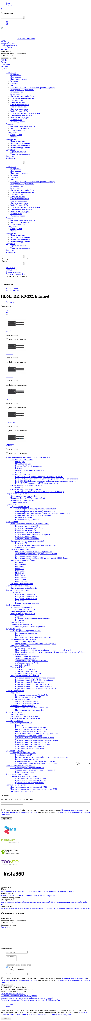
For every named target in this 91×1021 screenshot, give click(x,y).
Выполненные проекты (20, 128)
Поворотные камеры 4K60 (26, 599)
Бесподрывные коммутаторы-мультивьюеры (33, 637)
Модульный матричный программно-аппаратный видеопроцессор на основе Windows (50, 652)
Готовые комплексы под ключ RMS (35, 1000)
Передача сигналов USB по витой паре (31, 682)
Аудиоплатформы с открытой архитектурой (33, 515)
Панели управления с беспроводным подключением (36, 733)
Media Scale (19, 573)
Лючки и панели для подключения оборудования (35, 770)
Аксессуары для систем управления (29, 748)
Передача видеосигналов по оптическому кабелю (35, 678)
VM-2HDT (10, 445)
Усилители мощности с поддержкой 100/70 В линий (36, 554)
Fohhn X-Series (21, 577)
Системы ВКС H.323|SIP (25, 609)
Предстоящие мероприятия (21, 143)
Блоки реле (19, 725)
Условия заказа (16, 120)
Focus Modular (21, 564)
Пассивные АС (21, 543)
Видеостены (15, 693)
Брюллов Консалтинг (26, 39)
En (7, 24)
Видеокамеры (20, 620)
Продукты (10, 302)
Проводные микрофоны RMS (22, 500)
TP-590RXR (10, 422)
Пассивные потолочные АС (26, 526)
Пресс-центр (11, 139)
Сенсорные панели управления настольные (32, 744)
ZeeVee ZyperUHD (22, 665)
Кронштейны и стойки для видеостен (30, 781)
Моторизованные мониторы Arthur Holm (31, 708)
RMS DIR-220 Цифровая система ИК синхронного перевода (39, 492)
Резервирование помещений (26, 759)
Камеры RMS (15, 592)
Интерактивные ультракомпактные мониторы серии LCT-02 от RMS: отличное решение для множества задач (45, 908)
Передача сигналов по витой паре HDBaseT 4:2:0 (35, 684)
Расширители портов (23, 517)
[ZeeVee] (10, 867)
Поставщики (15, 77)
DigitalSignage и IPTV (24, 755)
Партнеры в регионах (19, 79)
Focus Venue (20, 567)
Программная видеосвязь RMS (22, 614)
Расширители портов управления (28, 736)
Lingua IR (19, 487)
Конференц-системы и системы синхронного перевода (32, 88)
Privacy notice (84, 763)
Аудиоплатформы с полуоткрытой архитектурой (35, 511)
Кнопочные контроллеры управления (30, 727)
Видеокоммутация (17, 103)
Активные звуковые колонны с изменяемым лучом (35, 545)
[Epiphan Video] (10, 856)
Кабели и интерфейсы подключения (25, 113)
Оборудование (11, 85)
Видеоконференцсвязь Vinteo (22, 611)
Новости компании (18, 141)
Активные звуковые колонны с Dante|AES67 (33, 534)
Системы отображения (19, 105)
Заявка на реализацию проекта (22, 126)
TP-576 (8, 331)
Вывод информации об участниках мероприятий (35, 761)
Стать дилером (16, 135)
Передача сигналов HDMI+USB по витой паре (34, 680)
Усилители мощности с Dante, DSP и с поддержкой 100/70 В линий (42, 558)
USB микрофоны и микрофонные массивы (32, 618)
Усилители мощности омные (26, 556)
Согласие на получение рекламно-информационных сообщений (27, 998)
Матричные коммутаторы (25, 641)
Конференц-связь (17, 100)
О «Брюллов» (15, 75)
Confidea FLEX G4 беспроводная (28, 466)
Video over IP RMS (17, 667)
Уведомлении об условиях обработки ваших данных (51, 1015)
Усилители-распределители (26, 633)
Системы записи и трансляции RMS (25, 718)
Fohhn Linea (20, 575)
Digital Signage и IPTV (19, 111)
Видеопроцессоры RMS (20, 646)
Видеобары (19, 616)
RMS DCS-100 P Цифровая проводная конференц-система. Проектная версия (46, 479)
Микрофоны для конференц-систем (29, 470)
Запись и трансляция (18, 107)
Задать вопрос (6, 927)
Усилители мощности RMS (21, 549)
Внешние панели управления (27, 519)
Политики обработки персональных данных (19, 812)
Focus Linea (19, 562)
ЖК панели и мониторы (20, 699)
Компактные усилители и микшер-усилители (33, 552)
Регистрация (11, 5)
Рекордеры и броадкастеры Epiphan (24, 716)
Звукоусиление (16, 94)
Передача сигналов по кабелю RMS (24, 676)
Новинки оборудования (20, 147)
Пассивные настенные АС (25, 530)
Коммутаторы (20, 635)
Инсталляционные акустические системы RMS (29, 524)
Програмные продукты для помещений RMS (28, 787)
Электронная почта (16, 970)
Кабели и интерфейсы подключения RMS (27, 768)
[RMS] (10, 835)
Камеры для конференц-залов (22, 98)
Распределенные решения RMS (23, 753)
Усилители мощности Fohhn (21, 584)
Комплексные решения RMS (22, 624)
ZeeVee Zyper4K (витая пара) (27, 656)
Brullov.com (10, 268)
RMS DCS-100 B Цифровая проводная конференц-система (39, 477)
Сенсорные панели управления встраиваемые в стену (37, 740)
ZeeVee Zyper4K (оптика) (25, 659)
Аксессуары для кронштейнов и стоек (30, 778)
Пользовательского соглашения (74, 810)
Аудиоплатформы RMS (19, 507)
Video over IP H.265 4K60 (25, 669)
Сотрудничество (12, 132)
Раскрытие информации (10, 1000)
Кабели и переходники (24, 772)
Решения (9, 124)
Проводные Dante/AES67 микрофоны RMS (27, 498)
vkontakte (9, 1004)
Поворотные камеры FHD (25, 594)
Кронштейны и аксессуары (21, 115)
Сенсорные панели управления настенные (32, 742)
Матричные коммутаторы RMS (23, 639)
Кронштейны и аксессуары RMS (23, 776)
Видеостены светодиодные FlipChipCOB (31, 695)
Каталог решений (17, 130)
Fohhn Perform (21, 582)
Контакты (14, 83)
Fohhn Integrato (21, 579)
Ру (7, 22)
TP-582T (9, 377)
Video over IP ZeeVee (18, 654)
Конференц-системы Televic (21, 460)
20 (7, 310)
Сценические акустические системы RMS (27, 541)
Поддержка (10, 150)
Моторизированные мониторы (22, 706)
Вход (8, 3)
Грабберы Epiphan (17, 714)
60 (7, 312)
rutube (8, 1006)
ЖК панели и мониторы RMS (27, 704)
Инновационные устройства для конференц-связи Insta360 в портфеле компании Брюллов (37, 891)
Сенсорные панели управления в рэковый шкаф (34, 738)
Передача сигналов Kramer (16, 274)
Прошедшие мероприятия (20, 145)
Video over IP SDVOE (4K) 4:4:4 (28, 674)
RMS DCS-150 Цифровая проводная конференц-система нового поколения (45, 481)
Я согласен (6, 1019)
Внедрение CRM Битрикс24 (21, 791)
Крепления (19, 601)
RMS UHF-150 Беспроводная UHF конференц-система (37, 483)
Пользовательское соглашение (13, 994)
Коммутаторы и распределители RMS (25, 631)
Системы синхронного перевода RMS (25, 490)
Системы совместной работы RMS (24, 588)
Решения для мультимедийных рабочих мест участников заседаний (42, 757)
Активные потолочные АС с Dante (29, 528)
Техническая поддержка (20, 154)
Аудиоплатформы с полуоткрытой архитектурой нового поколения (42, 513)
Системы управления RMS (21, 723)
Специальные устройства (25, 648)
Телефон (11, 967)
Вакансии (14, 81)
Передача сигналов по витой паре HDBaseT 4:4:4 (35, 686)
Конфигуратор (11, 158)
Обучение (14, 137)
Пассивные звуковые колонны (27, 532)
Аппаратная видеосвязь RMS (22, 607)
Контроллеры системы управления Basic (31, 729)
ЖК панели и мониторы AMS (27, 701)
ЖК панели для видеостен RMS (28, 697)
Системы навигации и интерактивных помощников (36, 763)
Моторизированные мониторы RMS (30, 710)
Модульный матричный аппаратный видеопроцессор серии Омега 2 (43, 650)
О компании (11, 73)
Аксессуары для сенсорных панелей (29, 746)
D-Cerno (18, 468)
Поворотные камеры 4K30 (26, 597)
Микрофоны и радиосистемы (22, 90)
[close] (89, 764)
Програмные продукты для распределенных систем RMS (33, 789)
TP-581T (9, 354)
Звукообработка (16, 92)
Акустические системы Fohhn (22, 560)
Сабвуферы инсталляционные (27, 539)
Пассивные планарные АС (26, 537)
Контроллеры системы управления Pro (30, 731)
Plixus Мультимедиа (23, 464)
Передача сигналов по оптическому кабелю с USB (35, 689)
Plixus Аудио (20, 462)
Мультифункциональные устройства (30, 626)
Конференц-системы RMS (21, 475)
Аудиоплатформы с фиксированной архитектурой (35, 509)
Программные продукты (20, 118)
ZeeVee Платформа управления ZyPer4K (31, 661)
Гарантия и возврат (18, 152)
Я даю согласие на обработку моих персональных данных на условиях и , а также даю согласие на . (45, 812)
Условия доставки (17, 122)
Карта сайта (55, 1000)
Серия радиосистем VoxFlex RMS (24, 496)
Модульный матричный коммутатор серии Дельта (35, 644)
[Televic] (10, 845)
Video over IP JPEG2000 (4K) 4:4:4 (28, 671)
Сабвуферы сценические (25, 547)
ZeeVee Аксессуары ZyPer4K (27, 663)
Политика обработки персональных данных (19, 996)
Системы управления (19, 109)
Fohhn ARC (19, 569)
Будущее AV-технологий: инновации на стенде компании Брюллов (28, 896)
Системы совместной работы (22, 96)
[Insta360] (13, 878)
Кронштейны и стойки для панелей (29, 783)
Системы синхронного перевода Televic (26, 485)
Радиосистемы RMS (18, 502)
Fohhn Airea (20, 571)
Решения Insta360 (17, 622)
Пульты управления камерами (27, 603)
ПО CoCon (19, 472)
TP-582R (9, 399)
